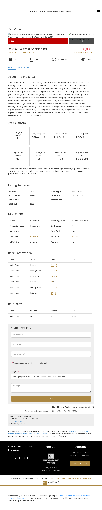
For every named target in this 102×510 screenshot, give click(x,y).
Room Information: (20, 253)
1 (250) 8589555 (16, 421)
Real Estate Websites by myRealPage (76, 478)
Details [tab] (12, 67)
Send (50, 398)
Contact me (80, 463)
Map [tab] (29, 67)
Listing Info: (16, 213)
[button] (15, 458)
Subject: (14, 371)
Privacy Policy (55, 478)
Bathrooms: (15, 304)
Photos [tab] (21, 67)
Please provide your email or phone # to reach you (32, 363)
